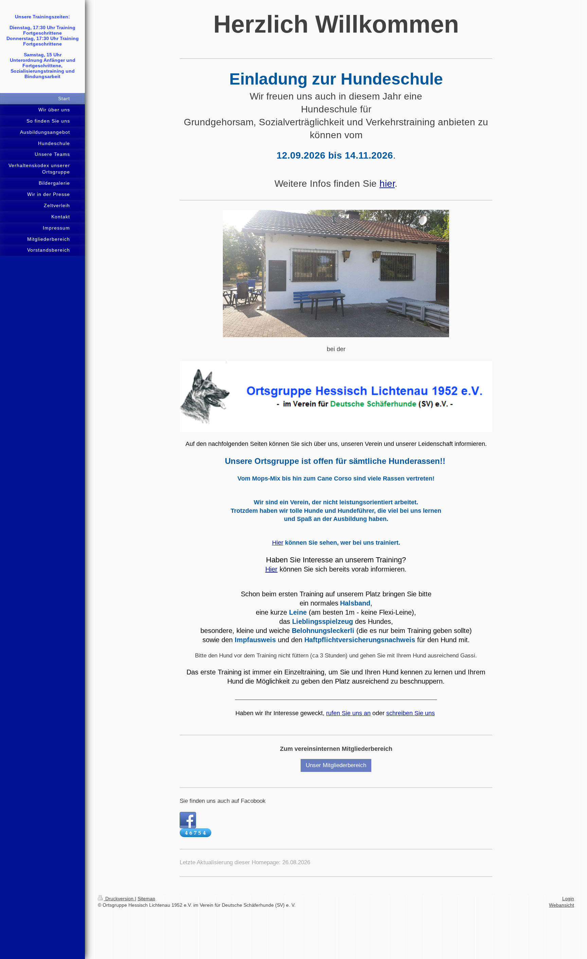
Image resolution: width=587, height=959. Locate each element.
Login (568, 898)
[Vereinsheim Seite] (336, 273)
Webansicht (561, 905)
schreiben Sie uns (410, 713)
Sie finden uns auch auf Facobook (223, 801)
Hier (271, 569)
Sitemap (146, 898)
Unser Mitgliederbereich (336, 765)
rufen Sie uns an (348, 713)
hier (387, 183)
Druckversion (119, 898)
